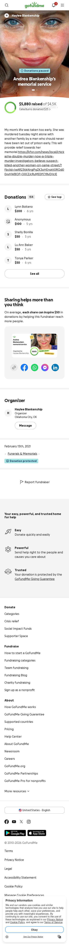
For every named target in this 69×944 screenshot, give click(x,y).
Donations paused (36, 70)
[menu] (62, 5)
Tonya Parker (24, 258)
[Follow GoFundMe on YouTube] (14, 821)
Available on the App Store (36, 833)
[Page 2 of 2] (36, 90)
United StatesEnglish (36, 810)
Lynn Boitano (24, 206)
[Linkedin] (55, 367)
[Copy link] (14, 367)
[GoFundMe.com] (34, 5)
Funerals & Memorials (22, 453)
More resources (15, 791)
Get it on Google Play (15, 833)
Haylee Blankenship (29, 409)
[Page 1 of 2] (33, 90)
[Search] (6, 5)
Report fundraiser (37, 482)
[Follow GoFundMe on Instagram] (28, 821)
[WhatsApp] (34, 367)
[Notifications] (53, 5)
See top (56, 196)
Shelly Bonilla (24, 232)
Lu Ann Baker (24, 244)
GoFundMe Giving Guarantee (35, 579)
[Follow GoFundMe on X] (21, 821)
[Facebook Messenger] (45, 367)
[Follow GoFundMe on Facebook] (6, 821)
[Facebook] (24, 367)
